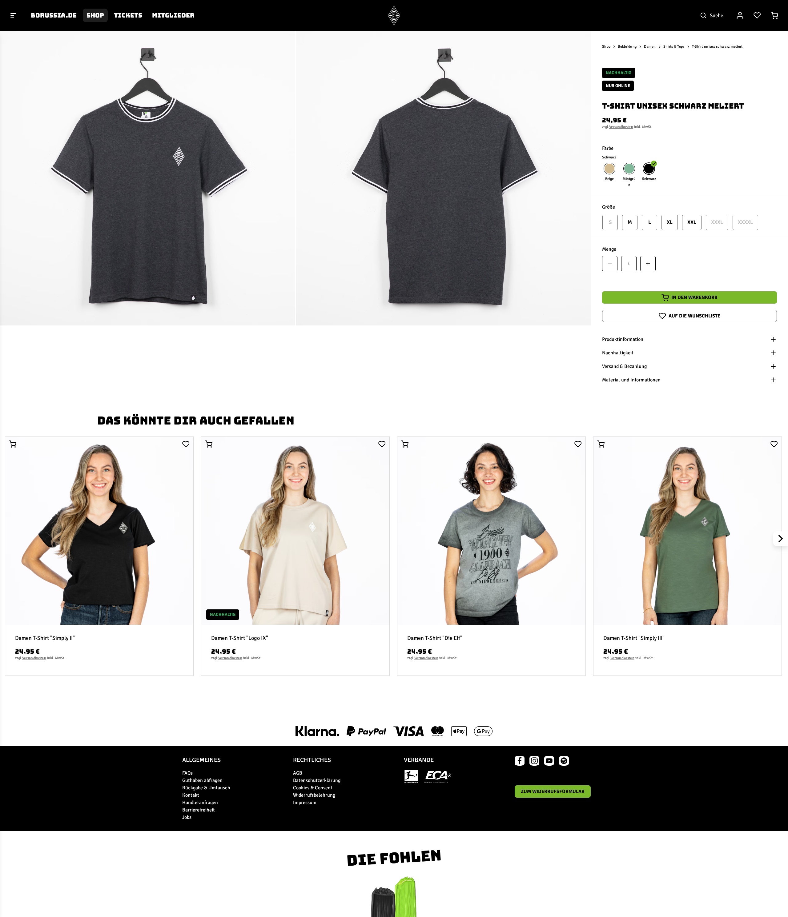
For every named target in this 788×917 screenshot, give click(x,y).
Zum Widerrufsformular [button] (553, 791)
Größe (608, 207)
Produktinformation (622, 339)
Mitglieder (173, 15)
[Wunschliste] (757, 15)
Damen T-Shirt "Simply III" (634, 638)
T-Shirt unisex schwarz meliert (717, 46)
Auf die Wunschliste (694, 316)
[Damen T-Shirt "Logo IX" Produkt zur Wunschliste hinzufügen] (382, 444)
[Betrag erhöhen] (648, 263)
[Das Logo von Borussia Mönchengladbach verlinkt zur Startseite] (394, 15)
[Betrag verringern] (609, 263)
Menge (609, 249)
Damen (650, 46)
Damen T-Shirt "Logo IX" (239, 638)
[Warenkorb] (774, 15)
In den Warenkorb (694, 297)
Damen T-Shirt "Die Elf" (434, 638)
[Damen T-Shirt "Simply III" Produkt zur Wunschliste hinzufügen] (774, 444)
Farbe (607, 148)
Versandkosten (621, 127)
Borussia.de (54, 15)
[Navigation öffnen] (13, 15)
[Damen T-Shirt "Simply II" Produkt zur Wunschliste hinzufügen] (186, 444)
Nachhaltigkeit (617, 353)
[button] (147, 178)
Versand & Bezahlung (624, 366)
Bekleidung (627, 46)
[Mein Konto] (740, 15)
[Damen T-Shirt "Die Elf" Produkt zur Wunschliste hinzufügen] (578, 444)
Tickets (128, 15)
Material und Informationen (631, 380)
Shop (95, 15)
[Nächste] (780, 538)
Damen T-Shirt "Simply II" (45, 638)
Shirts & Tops (674, 46)
